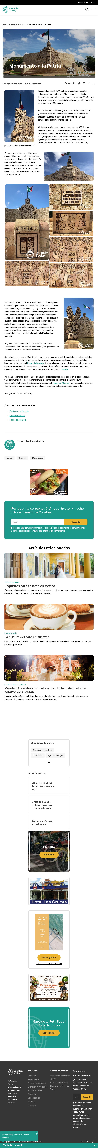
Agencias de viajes (55, 755)
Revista (31, 1101)
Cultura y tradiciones (37, 1083)
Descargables (34, 1098)
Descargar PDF (49, 957)
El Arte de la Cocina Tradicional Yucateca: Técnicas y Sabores (42, 805)
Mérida (65, 369)
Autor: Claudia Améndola (31, 441)
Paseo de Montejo (35, 363)
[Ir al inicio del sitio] (11, 12)
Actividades (38, 755)
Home (5, 25)
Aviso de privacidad (59, 1082)
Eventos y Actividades (38, 1087)
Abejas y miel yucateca (42, 750)
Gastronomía (33, 1079)
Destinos (21, 25)
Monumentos (37, 458)
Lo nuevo (32, 1105)
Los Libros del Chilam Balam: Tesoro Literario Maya (43, 786)
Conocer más (49, 1033)
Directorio (32, 1094)
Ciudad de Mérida (17, 415)
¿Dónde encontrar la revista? (49, 963)
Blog (13, 25)
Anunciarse (83, 2)
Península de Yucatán (19, 411)
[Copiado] (79, 84)
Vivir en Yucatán (35, 1090)
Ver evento (49, 854)
